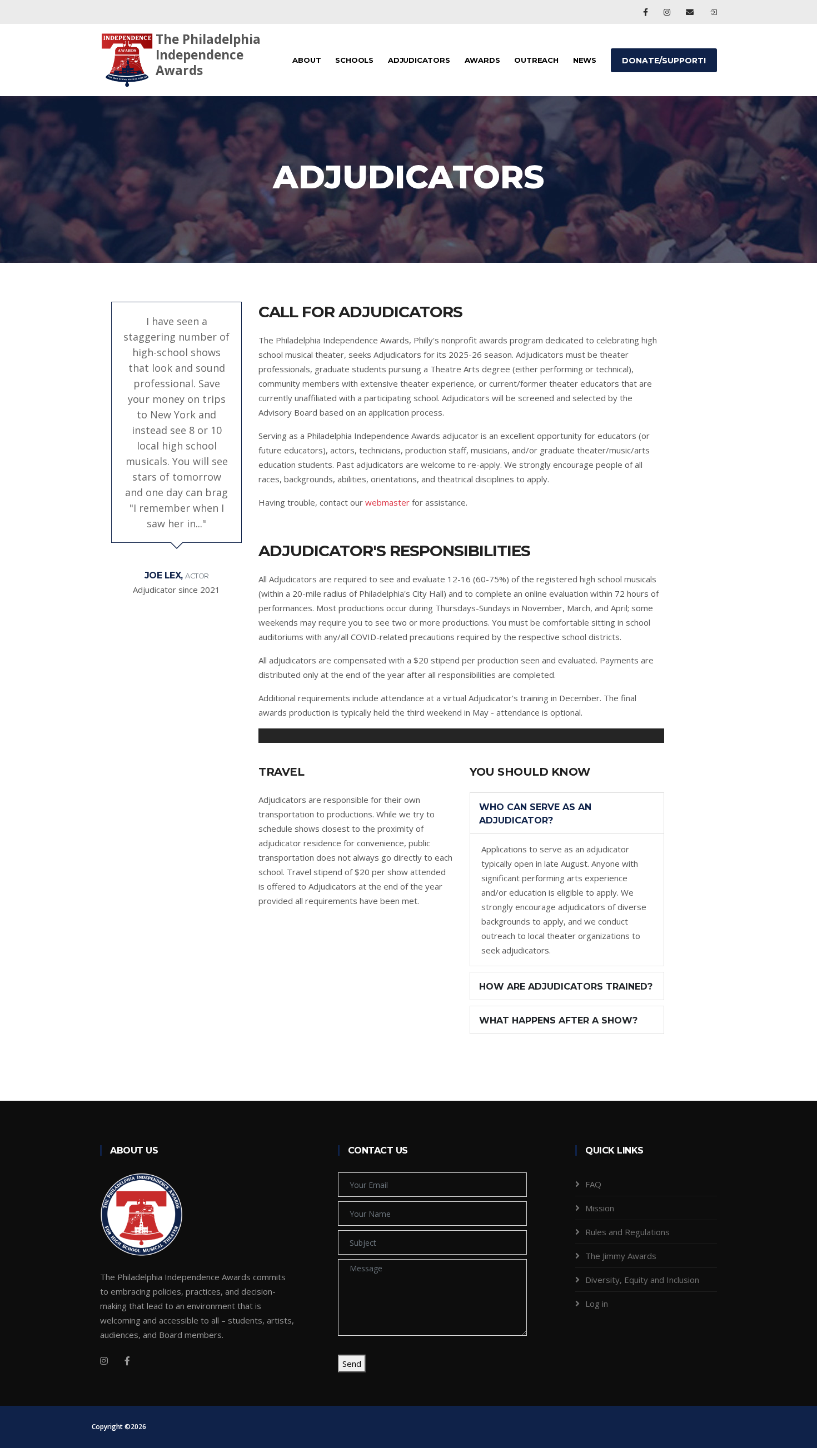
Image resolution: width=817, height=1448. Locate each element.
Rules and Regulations (627, 1231)
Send (351, 1363)
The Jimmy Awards (620, 1255)
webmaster (387, 502)
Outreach (536, 60)
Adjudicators (419, 60)
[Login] (713, 12)
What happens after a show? (558, 1020)
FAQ (593, 1184)
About (306, 60)
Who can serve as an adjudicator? (535, 814)
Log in (596, 1303)
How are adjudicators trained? (565, 986)
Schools (354, 60)
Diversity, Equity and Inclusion (642, 1279)
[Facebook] (646, 12)
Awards (482, 60)
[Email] (691, 12)
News (584, 60)
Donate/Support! (664, 61)
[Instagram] (668, 12)
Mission (599, 1208)
